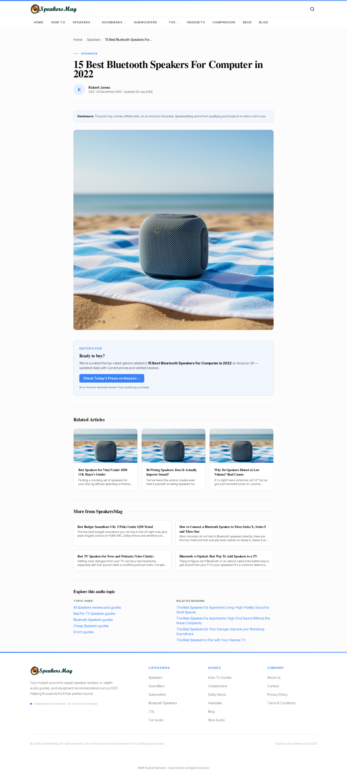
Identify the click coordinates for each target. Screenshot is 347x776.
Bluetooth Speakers (162, 703)
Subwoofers (145, 22)
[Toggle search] (312, 9)
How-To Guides (219, 677)
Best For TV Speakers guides (94, 614)
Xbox (247, 22)
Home (39, 22)
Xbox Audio (216, 720)
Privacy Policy (277, 694)
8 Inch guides (83, 632)
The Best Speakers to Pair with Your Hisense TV (210, 640)
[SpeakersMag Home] (53, 9)
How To (58, 22)
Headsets (196, 22)
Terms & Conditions (281, 703)
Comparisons (217, 686)
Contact (273, 686)
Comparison (223, 22)
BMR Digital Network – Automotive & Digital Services (173, 768)
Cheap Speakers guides (91, 626)
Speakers (81, 22)
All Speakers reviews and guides (97, 607)
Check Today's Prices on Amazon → (111, 378)
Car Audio (155, 720)
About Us (273, 677)
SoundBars (112, 22)
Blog (263, 22)
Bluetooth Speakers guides (93, 620)
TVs (172, 22)
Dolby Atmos (217, 694)
